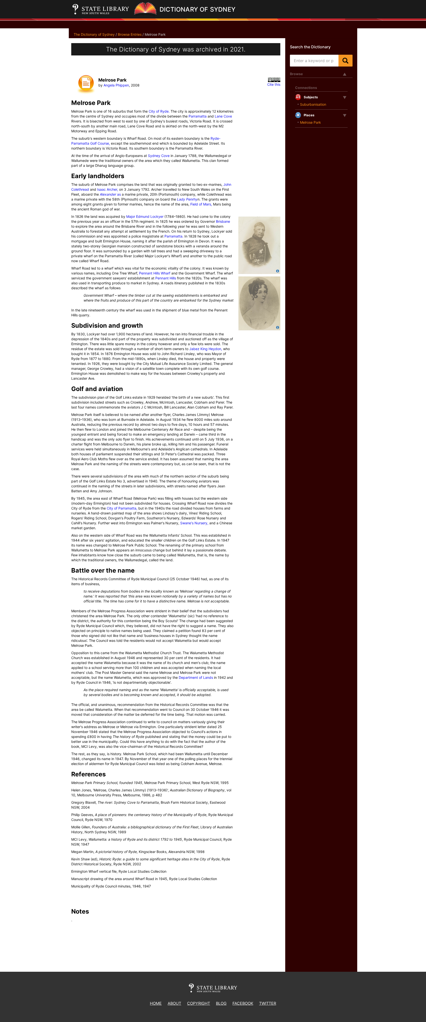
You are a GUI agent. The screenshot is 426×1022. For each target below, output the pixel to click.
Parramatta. (173, 236)
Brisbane (223, 221)
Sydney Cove (159, 155)
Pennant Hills (165, 278)
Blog (221, 1003)
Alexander (108, 194)
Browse (296, 74)
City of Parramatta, (122, 508)
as (119, 194)
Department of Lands (196, 677)
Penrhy (191, 199)
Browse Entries (130, 34)
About (174, 1003)
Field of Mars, (201, 204)
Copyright (198, 1003)
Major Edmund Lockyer (144, 216)
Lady (181, 199)
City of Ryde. (159, 111)
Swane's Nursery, (194, 523)
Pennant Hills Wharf (154, 273)
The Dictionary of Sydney (94, 34)
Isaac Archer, (107, 189)
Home (156, 1003)
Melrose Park (310, 122)
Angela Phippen (116, 85)
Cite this (273, 84)
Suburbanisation (313, 104)
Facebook (242, 1003)
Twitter (267, 1003)
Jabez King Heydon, (205, 349)
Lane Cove (223, 116)
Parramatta (198, 116)
